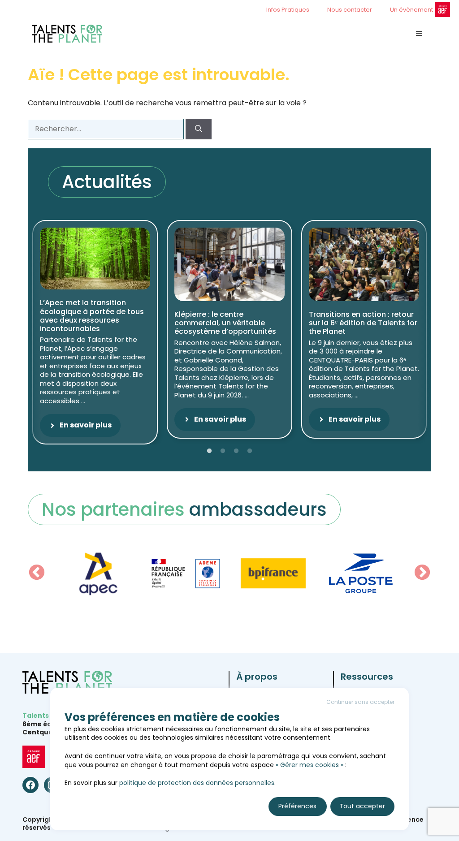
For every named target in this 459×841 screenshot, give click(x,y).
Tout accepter (362, 806)
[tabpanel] (95, 332)
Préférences (297, 806)
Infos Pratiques (287, 9)
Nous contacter (349, 9)
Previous (37, 573)
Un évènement (411, 9)
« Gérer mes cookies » (309, 764)
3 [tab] (236, 451)
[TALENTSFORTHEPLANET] (67, 33)
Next (422, 573)
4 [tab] (249, 451)
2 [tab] (222, 451)
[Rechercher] (199, 129)
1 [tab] (209, 451)
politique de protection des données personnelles (196, 782)
